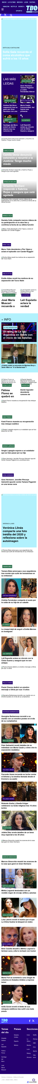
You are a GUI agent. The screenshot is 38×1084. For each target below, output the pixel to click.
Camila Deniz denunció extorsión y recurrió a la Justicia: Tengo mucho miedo (18, 159)
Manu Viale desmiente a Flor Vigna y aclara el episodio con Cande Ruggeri (17, 250)
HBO (34, 1043)
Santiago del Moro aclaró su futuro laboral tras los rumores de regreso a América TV (10, 130)
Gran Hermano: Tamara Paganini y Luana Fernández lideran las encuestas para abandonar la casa (27, 91)
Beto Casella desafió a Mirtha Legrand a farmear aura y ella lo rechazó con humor (18, 949)
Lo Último (12, 2)
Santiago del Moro (9, 120)
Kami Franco (7, 417)
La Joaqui (6, 624)
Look (26, 2)
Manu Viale (7, 244)
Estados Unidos (9, 1079)
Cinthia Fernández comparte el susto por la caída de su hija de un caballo (18, 601)
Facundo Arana (8, 769)
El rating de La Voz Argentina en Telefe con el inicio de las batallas (18, 334)
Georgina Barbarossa (11, 711)
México (16, 1079)
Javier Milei (7, 361)
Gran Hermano (26, 81)
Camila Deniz (8, 150)
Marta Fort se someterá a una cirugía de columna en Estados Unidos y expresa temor (18, 979)
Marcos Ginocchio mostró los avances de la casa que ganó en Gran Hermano (19, 862)
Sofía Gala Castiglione (11, 48)
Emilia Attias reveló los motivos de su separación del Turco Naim (17, 279)
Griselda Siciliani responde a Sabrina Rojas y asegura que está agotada (19, 190)
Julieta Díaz (7, 828)
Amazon (29, 1057)
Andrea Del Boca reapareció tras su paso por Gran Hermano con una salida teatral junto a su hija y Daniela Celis (10, 111)
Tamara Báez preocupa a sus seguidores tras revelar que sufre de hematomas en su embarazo (18, 573)
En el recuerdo (27, 100)
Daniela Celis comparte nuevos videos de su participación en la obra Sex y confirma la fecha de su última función (19, 222)
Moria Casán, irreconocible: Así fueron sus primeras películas (27, 109)
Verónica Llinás (8, 523)
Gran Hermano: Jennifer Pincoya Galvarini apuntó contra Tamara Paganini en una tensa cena (18, 481)
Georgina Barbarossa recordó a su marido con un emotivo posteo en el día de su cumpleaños (18, 718)
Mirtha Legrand (8, 886)
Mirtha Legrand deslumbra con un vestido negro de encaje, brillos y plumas (18, 891)
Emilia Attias (7, 273)
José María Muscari (9, 295)
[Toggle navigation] (2, 9)
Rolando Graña (8, 798)
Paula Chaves (7, 682)
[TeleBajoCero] (9, 1021)
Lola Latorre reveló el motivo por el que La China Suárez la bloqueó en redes (17, 920)
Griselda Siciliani (10, 181)
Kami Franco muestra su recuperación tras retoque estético (17, 422)
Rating (32, 2)
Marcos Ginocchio (9, 857)
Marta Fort (7, 973)
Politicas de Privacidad (18, 1077)
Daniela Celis (7, 215)
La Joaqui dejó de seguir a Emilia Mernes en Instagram (18, 630)
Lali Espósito (26, 120)
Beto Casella (7, 944)
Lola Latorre (7, 915)
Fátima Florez (7, 385)
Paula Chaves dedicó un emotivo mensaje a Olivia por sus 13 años (15, 688)
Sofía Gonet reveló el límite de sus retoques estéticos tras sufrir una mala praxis (17, 1008)
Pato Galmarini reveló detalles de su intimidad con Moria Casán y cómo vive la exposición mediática (19, 747)
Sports (35, 1051)
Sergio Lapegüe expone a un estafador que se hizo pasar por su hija (17, 451)
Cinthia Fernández (9, 595)
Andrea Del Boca (10, 100)
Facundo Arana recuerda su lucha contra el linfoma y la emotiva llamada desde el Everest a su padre (18, 776)
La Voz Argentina (10, 327)
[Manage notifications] (33, 1080)
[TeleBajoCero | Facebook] (1, 15)
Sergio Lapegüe (8, 446)
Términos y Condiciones (6, 1077)
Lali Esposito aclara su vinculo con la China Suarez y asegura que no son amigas (27, 130)
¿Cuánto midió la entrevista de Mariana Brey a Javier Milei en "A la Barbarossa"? (18, 366)
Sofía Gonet (7, 1002)
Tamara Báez (7, 566)
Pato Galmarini (8, 740)
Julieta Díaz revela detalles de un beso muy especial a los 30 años (17, 833)
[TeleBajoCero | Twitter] (5, 15)
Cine (34, 1047)
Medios (20, 2)
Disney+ (35, 1039)
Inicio (4, 2)
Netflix (35, 1035)
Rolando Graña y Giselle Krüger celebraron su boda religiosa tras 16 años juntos (19, 805)
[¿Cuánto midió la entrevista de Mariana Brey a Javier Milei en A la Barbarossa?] (19, 354)
